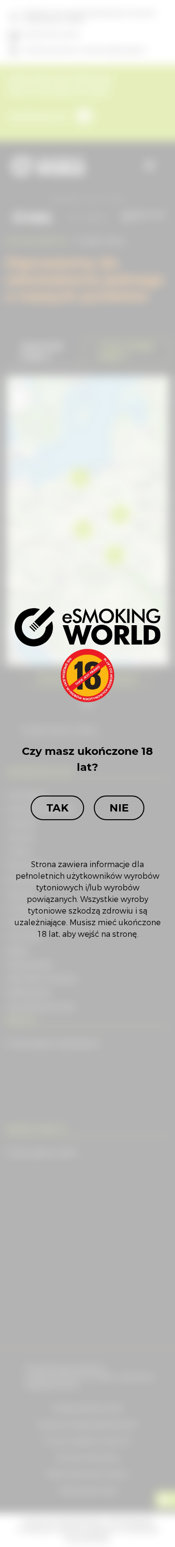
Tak (57, 808)
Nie (119, 808)
